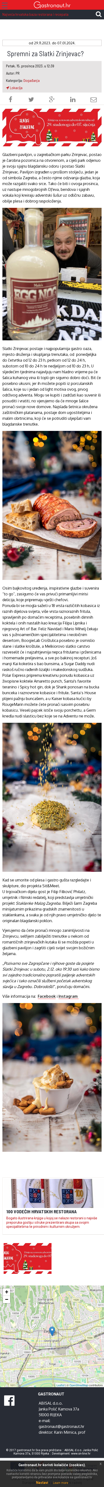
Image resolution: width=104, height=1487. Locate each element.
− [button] (6, 1299)
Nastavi (42, 1483)
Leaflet (61, 1385)
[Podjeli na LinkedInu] (72, 100)
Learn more (60, 1483)
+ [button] (6, 1292)
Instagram (69, 996)
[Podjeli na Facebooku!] (10, 100)
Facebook (47, 996)
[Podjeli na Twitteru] (31, 100)
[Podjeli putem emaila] (93, 100)
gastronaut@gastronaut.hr (61, 1426)
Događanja (31, 80)
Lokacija (15, 87)
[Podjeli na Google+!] (52, 100)
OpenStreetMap (78, 1385)
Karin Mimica (65, 1432)
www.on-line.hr (80, 1453)
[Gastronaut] (52, 5)
